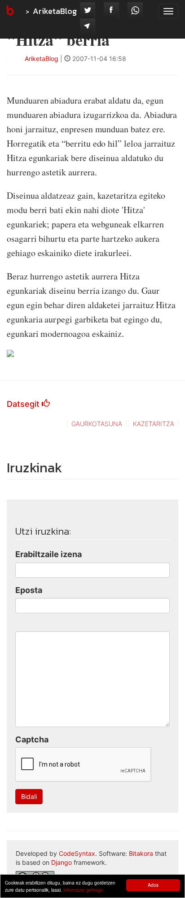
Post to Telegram (87, 26)
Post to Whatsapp (135, 10)
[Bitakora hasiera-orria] (9, 11)
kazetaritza (153, 423)
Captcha (31, 739)
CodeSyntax (77, 853)
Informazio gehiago (83, 889)
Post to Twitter (87, 10)
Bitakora (141, 853)
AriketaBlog (55, 11)
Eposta (28, 590)
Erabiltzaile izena (48, 554)
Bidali (29, 796)
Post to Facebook (111, 10)
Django (61, 862)
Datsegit (24, 404)
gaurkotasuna (96, 423)
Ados (153, 884)
